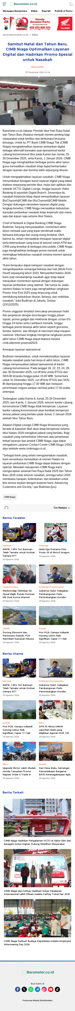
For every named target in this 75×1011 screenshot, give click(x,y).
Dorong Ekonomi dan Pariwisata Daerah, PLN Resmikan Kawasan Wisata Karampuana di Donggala (18, 637)
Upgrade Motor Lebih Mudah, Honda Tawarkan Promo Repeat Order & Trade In (19, 771)
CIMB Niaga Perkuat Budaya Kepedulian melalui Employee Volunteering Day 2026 (37, 943)
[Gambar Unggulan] (37, 124)
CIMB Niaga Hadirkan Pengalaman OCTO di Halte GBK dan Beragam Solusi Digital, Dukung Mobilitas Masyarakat (37, 842)
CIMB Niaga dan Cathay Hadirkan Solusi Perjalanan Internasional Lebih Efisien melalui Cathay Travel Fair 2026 (37, 892)
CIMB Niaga (9, 497)
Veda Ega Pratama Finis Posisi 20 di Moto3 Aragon (54, 551)
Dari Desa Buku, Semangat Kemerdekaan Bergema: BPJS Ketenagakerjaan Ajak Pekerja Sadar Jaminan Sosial (55, 773)
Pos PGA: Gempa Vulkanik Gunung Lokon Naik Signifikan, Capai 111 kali (54, 635)
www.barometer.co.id (15, 34)
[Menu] (3, 4)
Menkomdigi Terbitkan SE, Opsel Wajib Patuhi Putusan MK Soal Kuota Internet (19, 593)
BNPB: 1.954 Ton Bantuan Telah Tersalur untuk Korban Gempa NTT (19, 552)
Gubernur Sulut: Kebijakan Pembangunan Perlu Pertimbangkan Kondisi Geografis (53, 595)
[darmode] (71, 4)
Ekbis (35, 34)
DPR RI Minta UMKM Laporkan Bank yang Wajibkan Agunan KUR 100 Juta (54, 731)
